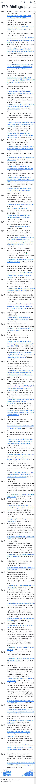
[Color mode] (30, 2)
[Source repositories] (21, 2)
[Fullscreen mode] (27, 2)
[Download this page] (24, 2)
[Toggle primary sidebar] (2, 2)
